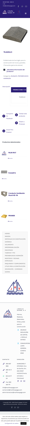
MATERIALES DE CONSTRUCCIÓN (15, 239)
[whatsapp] (22, 6)
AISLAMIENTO (9, 244)
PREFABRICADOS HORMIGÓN (14, 255)
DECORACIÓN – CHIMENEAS (13, 269)
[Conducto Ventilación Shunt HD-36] (4, 194)
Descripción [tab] (5, 86)
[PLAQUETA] (4, 172)
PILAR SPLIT (12, 153)
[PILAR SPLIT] (4, 153)
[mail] (26, 6)
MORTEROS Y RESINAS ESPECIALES (12, 260)
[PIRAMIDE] (4, 216)
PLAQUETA (12, 173)
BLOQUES (14, 76)
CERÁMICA (8, 242)
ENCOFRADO (9, 250)
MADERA (7, 236)
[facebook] (18, 6)
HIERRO (7, 233)
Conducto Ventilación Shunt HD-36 (16, 194)
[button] (16, 70)
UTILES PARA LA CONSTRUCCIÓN (15, 266)
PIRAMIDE (11, 216)
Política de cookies (22, 404)
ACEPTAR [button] (24, 423)
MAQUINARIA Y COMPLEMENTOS (15, 263)
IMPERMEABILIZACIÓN (12, 247)
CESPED (7, 272)
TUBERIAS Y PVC (10, 253)
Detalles (11, 158)
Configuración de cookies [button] (12, 423)
